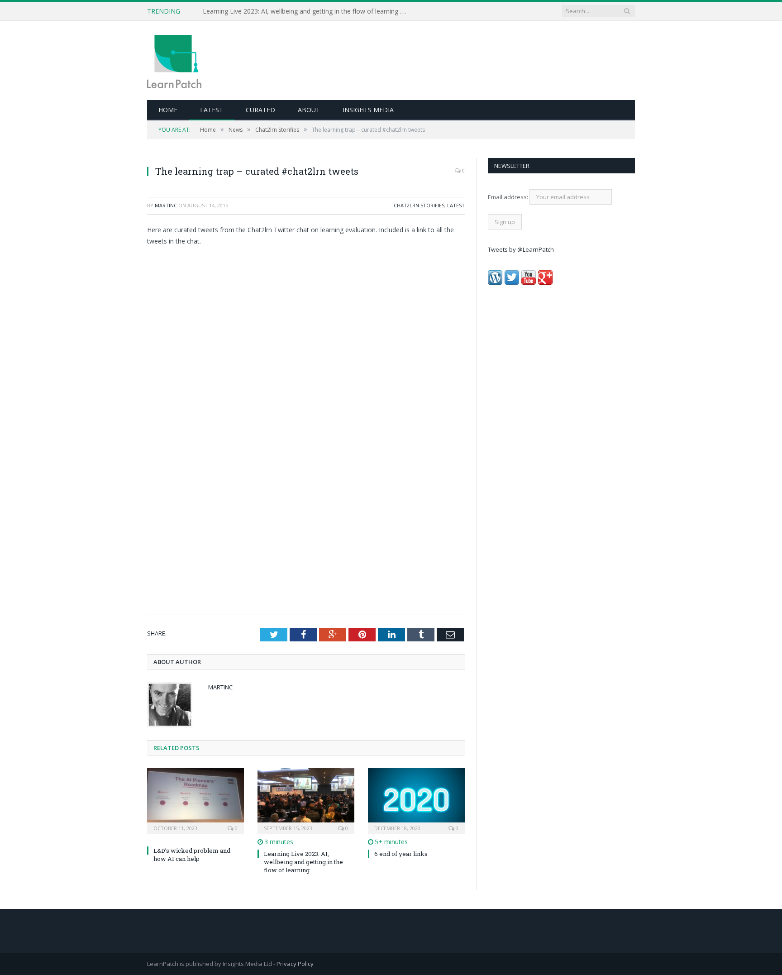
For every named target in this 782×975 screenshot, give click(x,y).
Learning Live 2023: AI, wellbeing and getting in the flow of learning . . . (303, 862)
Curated (260, 109)
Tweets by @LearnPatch (521, 249)
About (309, 109)
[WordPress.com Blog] (495, 282)
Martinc (166, 205)
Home (167, 109)
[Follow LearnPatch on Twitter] (512, 282)
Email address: (508, 197)
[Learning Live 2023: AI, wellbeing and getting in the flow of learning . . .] (305, 800)
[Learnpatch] (174, 60)
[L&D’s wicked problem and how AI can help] (195, 800)
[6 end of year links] (416, 800)
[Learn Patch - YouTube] (528, 282)
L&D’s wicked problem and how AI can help (266, 11)
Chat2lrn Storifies (419, 205)
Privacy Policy (295, 964)
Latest (211, 109)
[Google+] (545, 282)
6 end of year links (401, 854)
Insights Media (368, 109)
